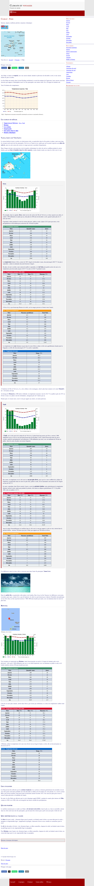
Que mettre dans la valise (11, 131)
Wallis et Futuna (70, 59)
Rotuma (6, 125)
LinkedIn (21, 68)
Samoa (68, 49)
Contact (30, 882)
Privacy (49, 882)
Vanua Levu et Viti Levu (11, 123)
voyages (21, 5)
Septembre (69, 36)
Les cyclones (7, 127)
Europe (68, 78)
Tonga (67, 53)
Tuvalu (68, 55)
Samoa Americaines (71, 51)
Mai (67, 28)
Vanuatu (68, 57)
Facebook (4, 68)
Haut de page (4, 848)
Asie (67, 74)
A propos (21, 882)
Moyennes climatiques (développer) (9, 840)
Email (27, 68)
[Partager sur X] (9, 68)
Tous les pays (4, 863)
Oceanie (17, 60)
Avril (67, 26)
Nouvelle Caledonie (71, 47)
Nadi (23, 123)
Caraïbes (68, 76)
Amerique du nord (71, 68)
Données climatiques (9, 132)
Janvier (68, 20)
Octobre (68, 38)
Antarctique (69, 72)
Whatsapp (14, 68)
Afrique (68, 66)
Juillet (67, 32)
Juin (67, 30)
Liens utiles (39, 882)
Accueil (11, 60)
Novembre (69, 40)
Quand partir (8, 129)
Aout (67, 34)
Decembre (69, 42)
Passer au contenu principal (16, 1)
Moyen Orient (70, 80)
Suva (20, 123)
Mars (67, 24)
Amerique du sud (70, 70)
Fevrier (68, 22)
